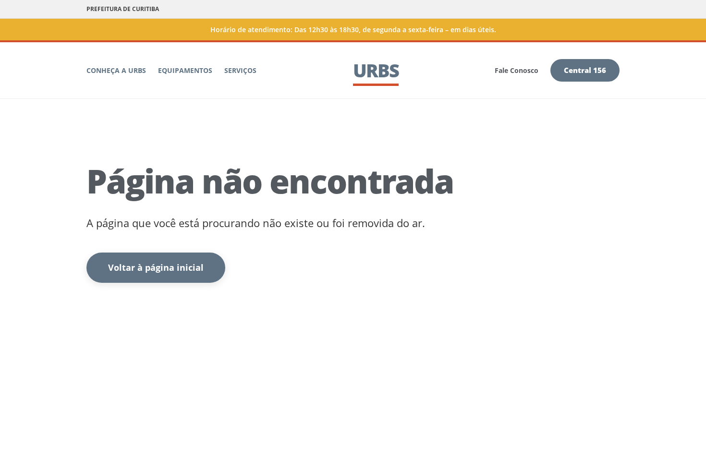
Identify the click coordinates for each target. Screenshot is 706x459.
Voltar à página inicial (156, 267)
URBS (376, 70)
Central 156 (585, 70)
